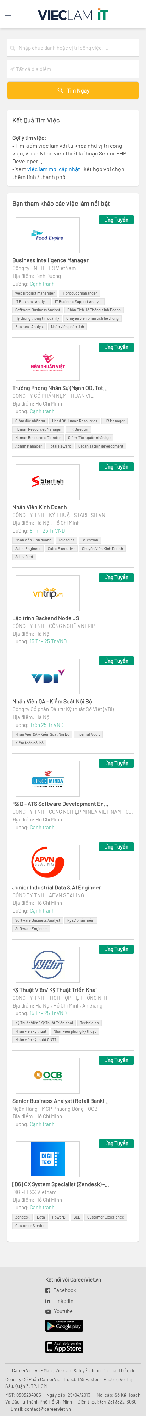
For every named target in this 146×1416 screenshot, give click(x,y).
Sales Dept (24, 556)
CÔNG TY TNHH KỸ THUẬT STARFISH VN (58, 515)
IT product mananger (79, 293)
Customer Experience (105, 1217)
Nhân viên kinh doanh (33, 540)
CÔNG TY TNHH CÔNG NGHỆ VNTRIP (53, 626)
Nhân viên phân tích (67, 326)
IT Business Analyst (31, 301)
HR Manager (114, 420)
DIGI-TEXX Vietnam (34, 1192)
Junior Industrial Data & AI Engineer (56, 887)
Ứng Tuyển (116, 219)
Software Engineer (31, 928)
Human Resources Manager (38, 429)
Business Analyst (29, 326)
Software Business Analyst (37, 309)
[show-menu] (15, 13)
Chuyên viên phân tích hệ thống (92, 318)
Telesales (66, 540)
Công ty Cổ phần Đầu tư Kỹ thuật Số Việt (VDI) (63, 709)
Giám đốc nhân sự (30, 420)
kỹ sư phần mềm (80, 920)
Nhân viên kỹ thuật (30, 1031)
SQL (77, 1217)
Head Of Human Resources (74, 420)
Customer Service (30, 1225)
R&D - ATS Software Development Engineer (61, 803)
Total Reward (60, 446)
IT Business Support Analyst (78, 301)
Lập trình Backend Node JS (45, 617)
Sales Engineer (28, 548)
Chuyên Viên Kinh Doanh (102, 548)
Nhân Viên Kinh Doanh (39, 506)
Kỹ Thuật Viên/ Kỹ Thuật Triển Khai (54, 989)
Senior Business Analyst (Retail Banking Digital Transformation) (61, 1100)
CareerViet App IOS (58, 1347)
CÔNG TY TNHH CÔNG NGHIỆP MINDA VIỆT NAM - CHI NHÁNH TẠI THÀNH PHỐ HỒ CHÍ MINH (73, 811)
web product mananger (35, 293)
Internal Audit (88, 734)
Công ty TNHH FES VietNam (44, 268)
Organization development (100, 446)
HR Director (79, 429)
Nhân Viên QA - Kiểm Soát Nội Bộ (52, 701)
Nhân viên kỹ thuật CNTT (35, 1039)
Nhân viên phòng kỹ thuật (75, 1031)
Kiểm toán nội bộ (29, 742)
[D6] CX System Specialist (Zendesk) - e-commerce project (61, 1183)
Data (41, 1217)
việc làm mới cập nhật (54, 168)
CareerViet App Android (60, 1326)
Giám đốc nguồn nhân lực (89, 437)
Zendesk (22, 1217)
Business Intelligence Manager (50, 260)
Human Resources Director (38, 437)
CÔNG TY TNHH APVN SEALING (48, 895)
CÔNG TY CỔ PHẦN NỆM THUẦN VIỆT (54, 395)
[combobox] (77, 47)
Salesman (90, 540)
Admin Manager (28, 446)
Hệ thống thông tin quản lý (37, 318)
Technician (89, 1022)
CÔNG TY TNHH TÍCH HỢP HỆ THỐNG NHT (60, 997)
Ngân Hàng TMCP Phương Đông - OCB (54, 1108)
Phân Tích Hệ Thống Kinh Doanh (94, 309)
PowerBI (59, 1217)
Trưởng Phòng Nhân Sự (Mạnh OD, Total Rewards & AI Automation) (61, 387)
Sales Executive (61, 548)
